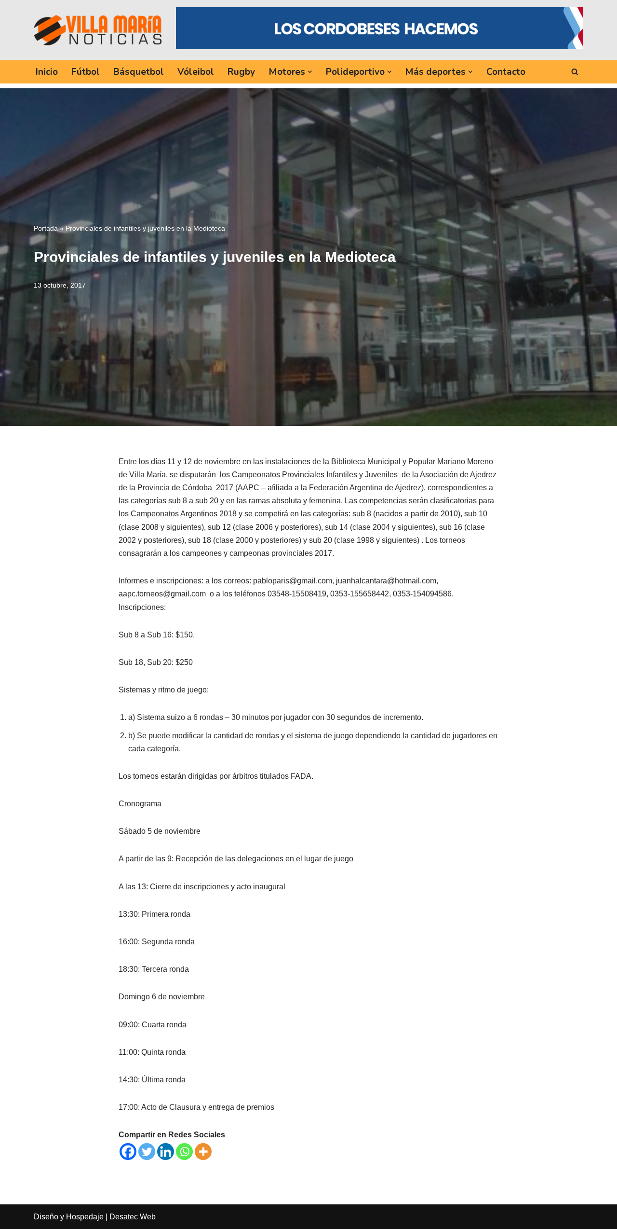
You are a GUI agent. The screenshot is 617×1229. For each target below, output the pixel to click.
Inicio (47, 72)
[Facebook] (128, 1151)
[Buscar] (574, 71)
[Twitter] (146, 1151)
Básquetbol (138, 72)
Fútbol (85, 72)
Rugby (241, 72)
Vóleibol (195, 72)
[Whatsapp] (184, 1151)
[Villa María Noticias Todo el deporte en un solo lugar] (97, 30)
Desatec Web (132, 1217)
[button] (310, 71)
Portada (46, 228)
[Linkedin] (165, 1151)
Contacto (505, 72)
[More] (203, 1151)
